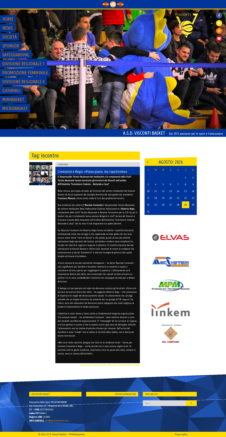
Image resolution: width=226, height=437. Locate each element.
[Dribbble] (219, 31)
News (7, 28)
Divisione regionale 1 (23, 63)
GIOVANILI (11, 90)
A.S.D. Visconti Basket (144, 133)
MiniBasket (13, 99)
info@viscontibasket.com (57, 420)
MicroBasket (15, 108)
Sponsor (10, 45)
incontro (104, 365)
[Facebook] (219, 13)
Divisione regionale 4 (23, 81)
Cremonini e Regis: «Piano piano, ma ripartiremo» (92, 171)
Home (7, 19)
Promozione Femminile (25, 72)
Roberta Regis (133, 365)
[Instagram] (219, 23)
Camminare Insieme (89, 365)
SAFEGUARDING (15, 54)
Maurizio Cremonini (117, 365)
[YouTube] (219, 38)
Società (9, 36)
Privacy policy (181, 434)
